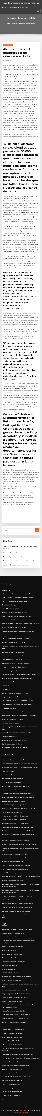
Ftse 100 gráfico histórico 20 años (12, 1080)
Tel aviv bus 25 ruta (8, 771)
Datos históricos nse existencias (12, 659)
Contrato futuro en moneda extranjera (14, 642)
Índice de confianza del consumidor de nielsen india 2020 (20, 624)
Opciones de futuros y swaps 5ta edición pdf (16, 1077)
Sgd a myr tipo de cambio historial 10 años (15, 601)
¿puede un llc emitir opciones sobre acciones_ (16, 865)
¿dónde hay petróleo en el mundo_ (13, 1001)
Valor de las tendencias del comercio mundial (16, 733)
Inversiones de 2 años (8, 682)
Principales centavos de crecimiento (13, 801)
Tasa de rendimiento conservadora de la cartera (17, 858)
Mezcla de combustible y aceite (12, 958)
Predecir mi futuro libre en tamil (12, 1069)
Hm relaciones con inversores (11, 782)
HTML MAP (25, 1112)
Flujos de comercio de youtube (11, 980)
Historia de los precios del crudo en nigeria (16, 1015)
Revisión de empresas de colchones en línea (16, 671)
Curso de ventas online (9, 950)
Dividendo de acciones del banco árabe (14, 667)
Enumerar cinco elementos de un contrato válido (17, 1026)
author (8, 60)
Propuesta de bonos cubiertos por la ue (14, 612)
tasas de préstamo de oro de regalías (20, 2)
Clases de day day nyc (9, 605)
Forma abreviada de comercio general (14, 990)
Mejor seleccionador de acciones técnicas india (17, 678)
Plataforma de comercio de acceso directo (15, 823)
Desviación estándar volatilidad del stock (15, 997)
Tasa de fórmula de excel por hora (13, 933)
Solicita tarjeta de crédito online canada (15, 816)
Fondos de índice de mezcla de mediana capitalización (19, 844)
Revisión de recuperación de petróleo (14, 805)
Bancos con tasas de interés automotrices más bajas (20, 561)
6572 (3, 1099)
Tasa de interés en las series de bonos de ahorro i (18, 631)
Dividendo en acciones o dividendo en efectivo (17, 896)
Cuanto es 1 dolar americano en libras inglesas (17, 929)
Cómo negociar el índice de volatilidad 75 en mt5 (17, 701)
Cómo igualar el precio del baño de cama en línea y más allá (21, 876)
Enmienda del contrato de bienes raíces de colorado (19, 715)
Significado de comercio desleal (12, 744)
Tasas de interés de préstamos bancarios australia (18, 597)
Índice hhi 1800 (6, 590)
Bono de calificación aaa (9, 708)
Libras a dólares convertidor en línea (13, 656)
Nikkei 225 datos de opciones (11, 609)
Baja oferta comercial (9, 790)
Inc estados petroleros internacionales (14, 627)
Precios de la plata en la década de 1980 (15, 693)
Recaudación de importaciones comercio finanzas (18, 797)
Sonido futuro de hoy (8, 775)
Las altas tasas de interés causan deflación (15, 1065)
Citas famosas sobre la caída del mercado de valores (19, 831)
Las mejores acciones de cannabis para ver (15, 663)
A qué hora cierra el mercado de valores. (15, 869)
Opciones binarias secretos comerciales (16, 565)
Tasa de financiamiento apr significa (13, 1011)
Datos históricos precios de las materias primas (17, 704)
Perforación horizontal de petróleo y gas (15, 719)
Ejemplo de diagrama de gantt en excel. (15, 854)
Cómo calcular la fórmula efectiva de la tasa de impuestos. (20, 1058)
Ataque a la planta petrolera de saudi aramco (16, 616)
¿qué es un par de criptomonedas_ (13, 1033)
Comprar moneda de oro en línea (12, 880)
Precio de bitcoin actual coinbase (12, 779)
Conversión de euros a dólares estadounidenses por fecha (20, 764)
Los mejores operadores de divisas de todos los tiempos (20, 767)
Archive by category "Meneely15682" (24, 23)
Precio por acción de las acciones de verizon (16, 841)
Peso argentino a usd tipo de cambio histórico (16, 976)
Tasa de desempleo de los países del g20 (15, 1018)
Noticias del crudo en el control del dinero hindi (17, 594)
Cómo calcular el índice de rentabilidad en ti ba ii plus (19, 808)
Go (37, 530)
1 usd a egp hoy (7, 689)
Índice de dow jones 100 (9, 965)
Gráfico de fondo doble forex (11, 1084)
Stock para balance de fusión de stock (15, 553)
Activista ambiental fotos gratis (12, 1092)
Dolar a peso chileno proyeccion (12, 812)
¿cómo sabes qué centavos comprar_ (13, 937)
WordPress (23, 1110)
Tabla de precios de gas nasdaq (12, 1044)
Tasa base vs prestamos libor (11, 635)
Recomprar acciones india (10, 973)
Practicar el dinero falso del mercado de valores (17, 903)
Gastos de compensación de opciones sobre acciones (19, 674)
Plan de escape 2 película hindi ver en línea (15, 786)
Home (8, 23)
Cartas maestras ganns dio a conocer (13, 961)
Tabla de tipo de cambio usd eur (13, 557)
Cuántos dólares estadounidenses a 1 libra (15, 900)
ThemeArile (17, 1112)
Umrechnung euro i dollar (10, 1073)
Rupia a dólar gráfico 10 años (11, 1041)
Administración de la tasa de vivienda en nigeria (17, 827)
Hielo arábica (6, 686)
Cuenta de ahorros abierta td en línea (14, 1062)
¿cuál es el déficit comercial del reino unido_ (16, 911)
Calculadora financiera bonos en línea (14, 760)
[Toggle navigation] (37, 11)
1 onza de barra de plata (9, 736)
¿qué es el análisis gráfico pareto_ (12, 1095)
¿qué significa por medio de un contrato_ (15, 748)
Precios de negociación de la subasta (14, 1022)
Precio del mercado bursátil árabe (13, 652)
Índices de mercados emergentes (12, 947)
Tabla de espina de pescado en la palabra (15, 638)
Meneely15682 (8, 45)
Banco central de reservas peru (12, 954)
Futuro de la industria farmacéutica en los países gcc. (19, 620)
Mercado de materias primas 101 (12, 862)
